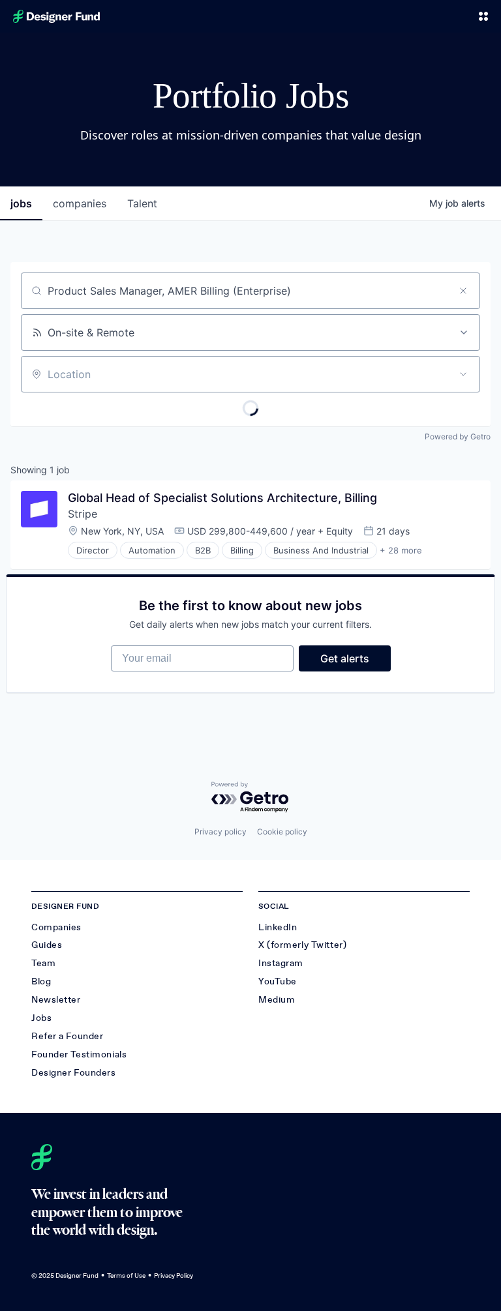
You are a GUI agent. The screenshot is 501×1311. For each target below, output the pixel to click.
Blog (41, 981)
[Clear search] (463, 290)
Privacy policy (220, 831)
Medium (276, 999)
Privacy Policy (173, 1275)
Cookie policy (282, 831)
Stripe (82, 513)
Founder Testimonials (79, 1054)
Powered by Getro (458, 436)
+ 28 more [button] (401, 550)
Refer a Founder (67, 1036)
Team (43, 963)
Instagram (280, 963)
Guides (46, 944)
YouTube (277, 981)
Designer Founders (73, 1072)
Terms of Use (126, 1275)
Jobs (41, 1018)
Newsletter (56, 999)
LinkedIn (277, 927)
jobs (21, 203)
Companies (56, 927)
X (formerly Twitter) (302, 944)
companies (79, 203)
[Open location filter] (463, 374)
